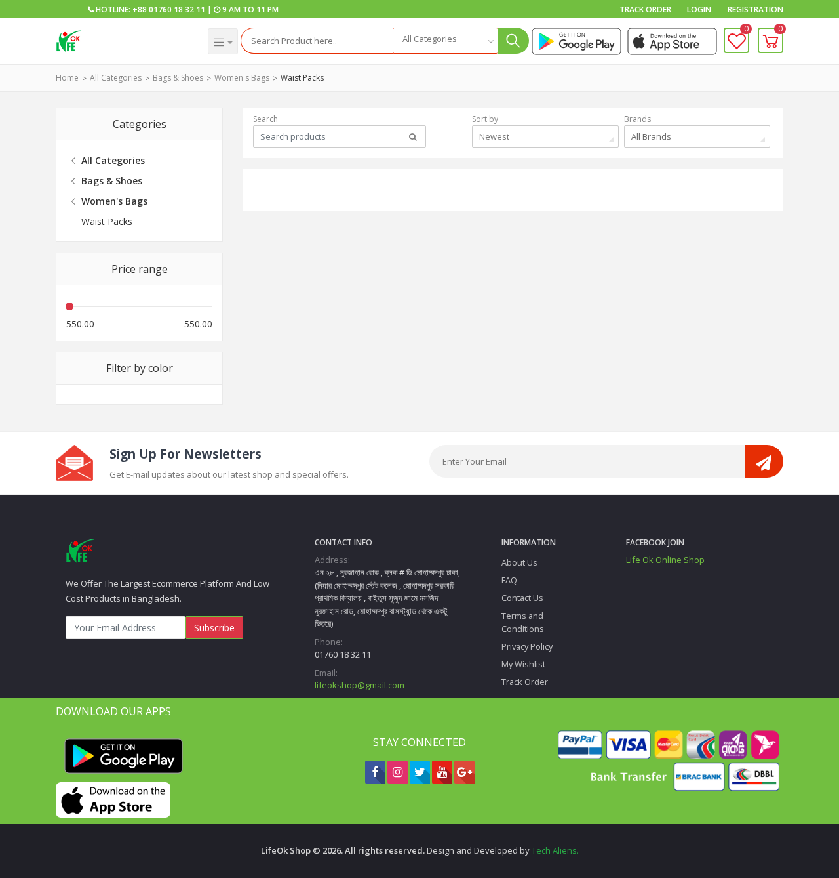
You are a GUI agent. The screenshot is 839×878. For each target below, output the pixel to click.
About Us (519, 562)
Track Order (645, 9)
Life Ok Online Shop (665, 560)
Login (699, 9)
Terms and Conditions (522, 622)
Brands (637, 119)
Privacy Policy (527, 646)
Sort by (485, 119)
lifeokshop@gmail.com (359, 685)
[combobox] (445, 41)
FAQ (509, 580)
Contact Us (522, 598)
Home (67, 77)
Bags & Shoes (178, 77)
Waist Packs (302, 77)
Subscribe (214, 627)
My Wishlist (523, 664)
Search (265, 119)
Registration (755, 9)
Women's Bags (241, 77)
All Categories (116, 77)
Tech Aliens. (555, 850)
